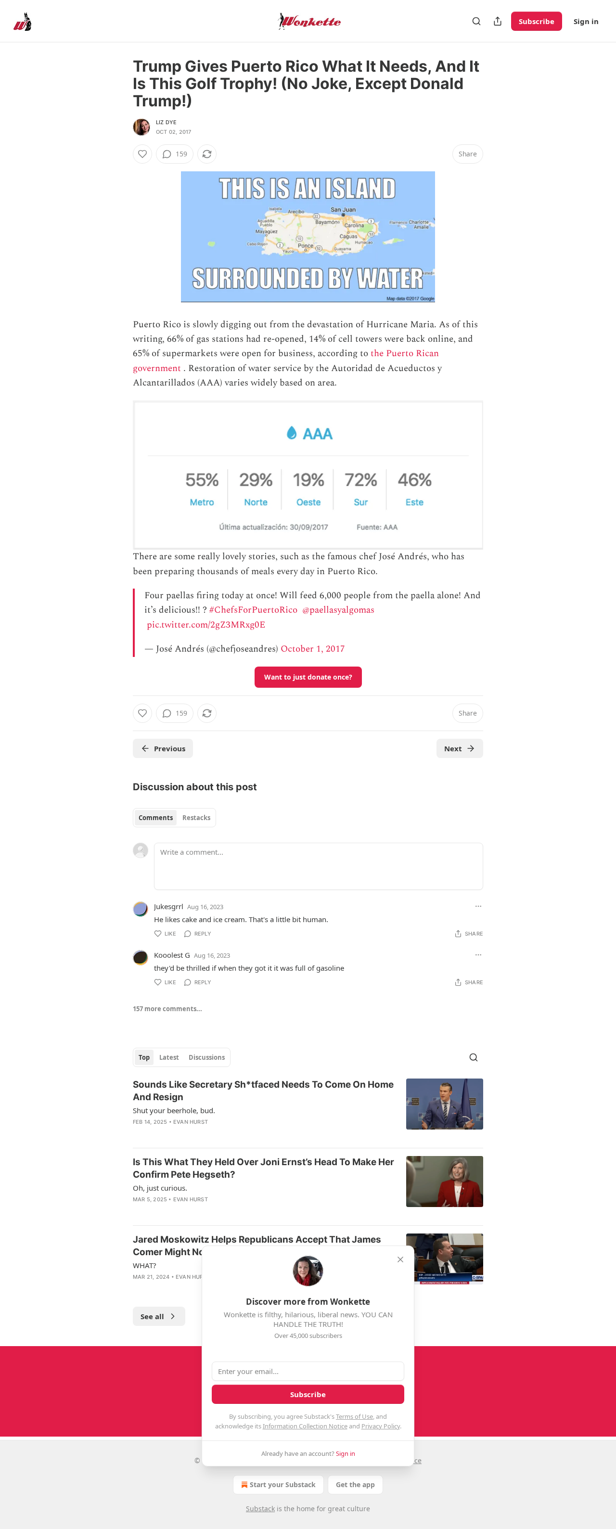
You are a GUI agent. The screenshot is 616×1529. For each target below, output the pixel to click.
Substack (260, 1508)
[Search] (476, 21)
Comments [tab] (156, 817)
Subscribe (536, 21)
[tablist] (174, 817)
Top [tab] (144, 1057)
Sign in (586, 21)
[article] (308, 1109)
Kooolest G (172, 955)
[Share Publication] (497, 21)
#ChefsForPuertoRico (253, 610)
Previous (169, 748)
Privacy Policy (380, 1426)
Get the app (355, 1484)
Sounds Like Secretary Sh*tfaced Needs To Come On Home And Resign (263, 1091)
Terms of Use (354, 1416)
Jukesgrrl (168, 906)
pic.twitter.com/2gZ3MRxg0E (206, 625)
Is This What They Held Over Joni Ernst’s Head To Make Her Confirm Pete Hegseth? (263, 1168)
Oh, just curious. (160, 1188)
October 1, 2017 (313, 649)
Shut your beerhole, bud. (174, 1110)
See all (152, 1316)
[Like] (142, 154)
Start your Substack (283, 1484)
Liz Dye (166, 122)
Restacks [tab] (196, 817)
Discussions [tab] (207, 1057)
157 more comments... (167, 1008)
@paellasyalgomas (338, 610)
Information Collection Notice (305, 1426)
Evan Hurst (190, 1121)
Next (453, 748)
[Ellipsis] (478, 906)
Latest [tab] (169, 1057)
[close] (400, 1259)
